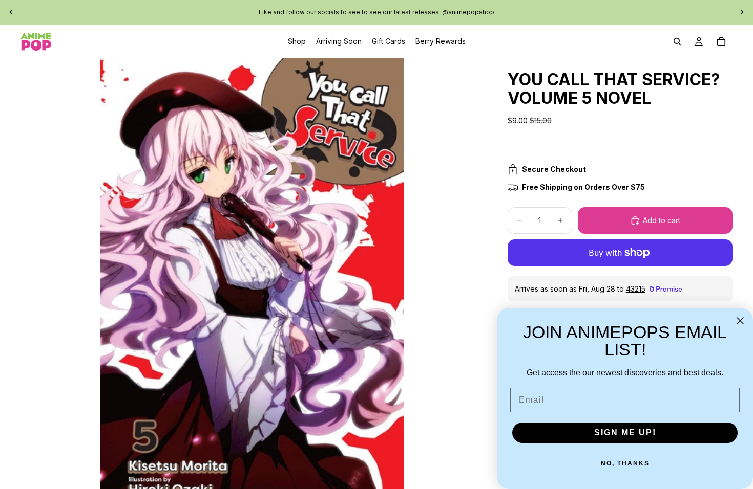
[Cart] (721, 41)
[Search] (677, 41)
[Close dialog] (740, 320)
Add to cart (661, 220)
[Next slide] (741, 12)
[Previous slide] (11, 12)
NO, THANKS (625, 463)
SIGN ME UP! (625, 432)
